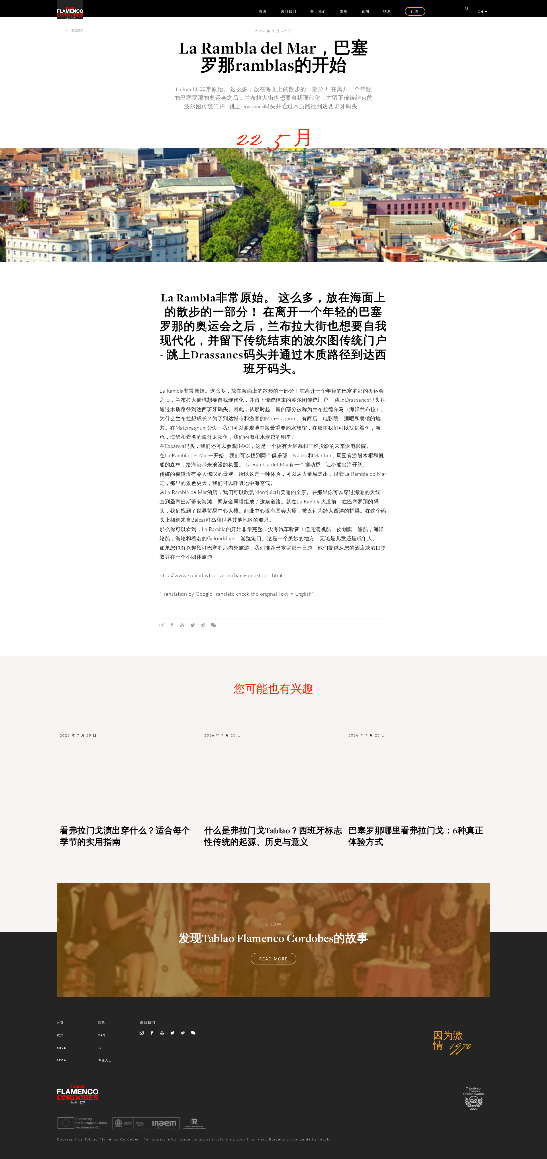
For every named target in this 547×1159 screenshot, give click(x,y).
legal (62, 1060)
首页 (263, 11)
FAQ (102, 1035)
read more (273, 959)
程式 (60, 1035)
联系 (387, 11)
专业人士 (105, 1060)
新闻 (366, 11)
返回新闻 (77, 30)
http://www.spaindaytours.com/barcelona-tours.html (221, 575)
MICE (61, 1048)
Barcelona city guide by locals (299, 1139)
